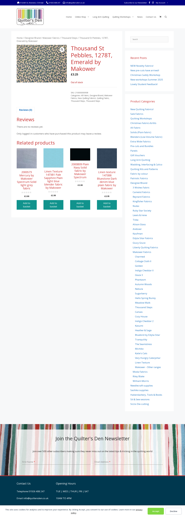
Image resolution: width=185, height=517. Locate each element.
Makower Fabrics (51, 37)
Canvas (139, 311)
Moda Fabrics (140, 371)
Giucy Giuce (139, 242)
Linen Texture (142, 362)
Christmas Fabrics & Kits (143, 123)
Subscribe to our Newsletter (135, 2)
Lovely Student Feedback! (144, 84)
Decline (173, 511)
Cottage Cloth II (143, 261)
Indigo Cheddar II (144, 270)
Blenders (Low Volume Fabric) (146, 136)
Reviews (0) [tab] (25, 109)
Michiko (139, 348)
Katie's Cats (141, 353)
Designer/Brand (33, 37)
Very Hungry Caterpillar (147, 357)
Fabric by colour (139, 173)
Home (69, 16)
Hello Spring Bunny (145, 298)
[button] (62, 49)
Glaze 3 (139, 275)
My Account (160, 2)
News (140, 16)
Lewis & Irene (140, 215)
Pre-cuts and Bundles (141, 146)
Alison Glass (139, 224)
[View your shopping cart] (160, 17)
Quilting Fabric (103, 98)
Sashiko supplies (139, 390)
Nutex (136, 206)
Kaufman (138, 233)
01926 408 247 (37, 491)
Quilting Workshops (121, 16)
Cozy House (141, 316)
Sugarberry (141, 293)
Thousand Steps (69, 37)
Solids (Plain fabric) (140, 132)
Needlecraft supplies (141, 385)
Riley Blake (138, 376)
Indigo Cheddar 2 (144, 321)
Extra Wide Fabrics (140, 141)
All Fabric (85, 95)
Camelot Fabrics (141, 192)
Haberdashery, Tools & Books (146, 394)
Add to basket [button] (26, 205)
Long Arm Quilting (101, 16)
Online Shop (80, 16)
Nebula (139, 288)
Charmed (140, 256)
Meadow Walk (142, 302)
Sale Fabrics (136, 113)
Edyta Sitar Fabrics (143, 238)
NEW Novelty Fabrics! (141, 65)
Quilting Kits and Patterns (144, 169)
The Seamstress (143, 344)
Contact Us (151, 16)
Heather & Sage (143, 330)
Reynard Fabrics (141, 196)
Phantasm (140, 279)
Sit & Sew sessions (140, 399)
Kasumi (139, 325)
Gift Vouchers (137, 155)
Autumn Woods (143, 284)
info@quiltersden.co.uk (35, 498)
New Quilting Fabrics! (87, 98)
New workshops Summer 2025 (146, 79)
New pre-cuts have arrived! (144, 70)
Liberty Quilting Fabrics (145, 247)
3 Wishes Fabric (141, 187)
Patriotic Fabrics (139, 178)
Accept (155, 511)
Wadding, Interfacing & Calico (146, 164)
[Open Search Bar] (165, 17)
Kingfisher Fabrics (142, 201)
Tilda (135, 219)
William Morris (141, 381)
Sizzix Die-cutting (139, 404)
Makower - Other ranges (148, 367)
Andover (137, 229)
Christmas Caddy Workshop (145, 75)
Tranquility (141, 339)
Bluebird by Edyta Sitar (147, 334)
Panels (133, 150)
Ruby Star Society (142, 210)
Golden (139, 265)
